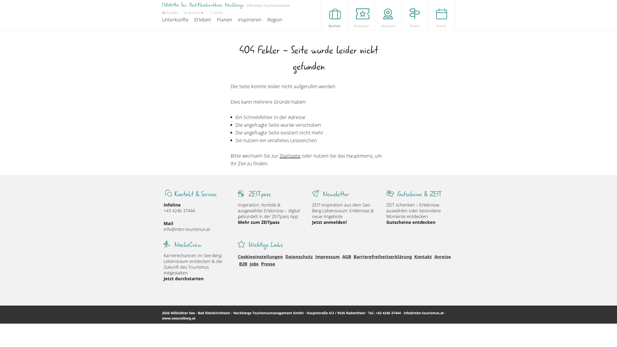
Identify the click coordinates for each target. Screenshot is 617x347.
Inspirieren (250, 19)
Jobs (254, 264)
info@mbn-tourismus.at (187, 229)
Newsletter (336, 194)
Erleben (202, 19)
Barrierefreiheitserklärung (383, 257)
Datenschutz (299, 257)
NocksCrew (187, 245)
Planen (224, 19)
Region (274, 19)
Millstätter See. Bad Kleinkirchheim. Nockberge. (226, 5)
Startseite (290, 156)
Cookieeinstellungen (260, 257)
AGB (346, 257)
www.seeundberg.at (178, 318)
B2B (243, 264)
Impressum (327, 257)
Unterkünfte (175, 19)
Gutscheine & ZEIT (419, 194)
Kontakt (423, 257)
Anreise (442, 257)
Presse (268, 264)
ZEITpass (260, 194)
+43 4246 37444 (179, 211)
